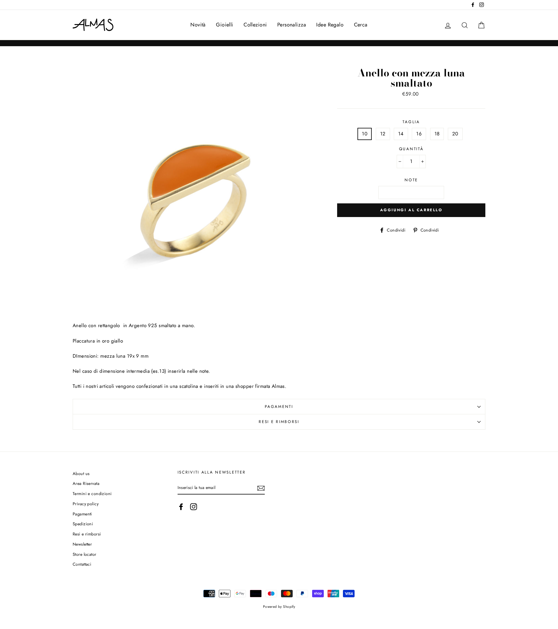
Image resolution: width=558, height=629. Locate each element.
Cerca (361, 24)
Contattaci (82, 564)
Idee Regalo (330, 24)
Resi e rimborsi (279, 421)
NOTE (411, 180)
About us (81, 473)
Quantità (411, 149)
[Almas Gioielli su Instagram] (193, 506)
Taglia (411, 122)
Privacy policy (86, 504)
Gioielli (224, 24)
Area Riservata (86, 483)
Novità (198, 24)
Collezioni (255, 24)
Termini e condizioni (92, 494)
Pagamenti (279, 406)
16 (419, 133)
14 (401, 133)
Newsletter (82, 544)
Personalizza (291, 24)
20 (455, 133)
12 (383, 133)
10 (364, 133)
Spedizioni (83, 524)
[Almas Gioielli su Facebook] (181, 506)
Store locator (84, 554)
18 (437, 133)
